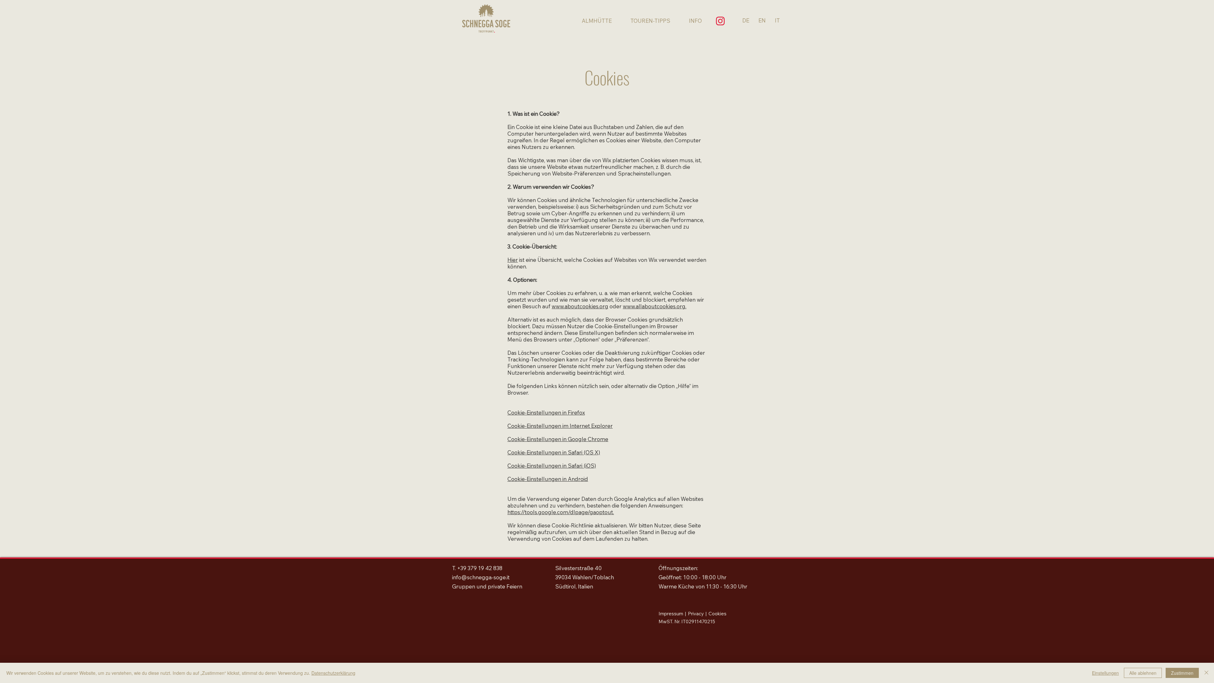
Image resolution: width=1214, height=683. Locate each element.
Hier (512, 259)
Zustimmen (1182, 673)
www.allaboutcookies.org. (654, 306)
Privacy (696, 614)
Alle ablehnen (1142, 673)
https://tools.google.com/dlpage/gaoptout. (560, 512)
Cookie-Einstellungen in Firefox (546, 412)
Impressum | (673, 614)
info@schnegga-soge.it (481, 577)
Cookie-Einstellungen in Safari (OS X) (553, 452)
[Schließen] (1206, 673)
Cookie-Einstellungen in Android (547, 479)
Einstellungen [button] (1105, 673)
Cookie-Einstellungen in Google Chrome (557, 439)
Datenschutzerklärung (333, 673)
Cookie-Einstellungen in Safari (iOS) (551, 465)
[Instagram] (720, 21)
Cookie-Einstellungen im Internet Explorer (560, 425)
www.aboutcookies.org (580, 306)
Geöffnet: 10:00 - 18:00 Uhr (693, 577)
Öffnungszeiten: (678, 568)
